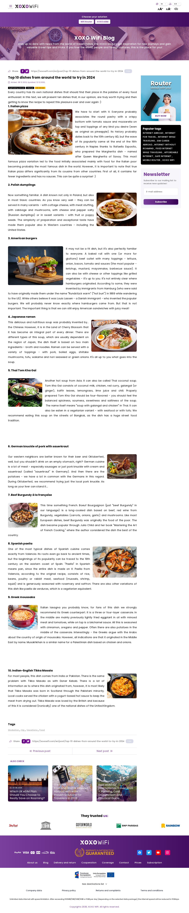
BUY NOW (161, 115)
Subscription (154, 862)
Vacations (32, 730)
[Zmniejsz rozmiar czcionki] (168, 9)
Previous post (42, 751)
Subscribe (161, 201)
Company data (34, 890)
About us (32, 862)
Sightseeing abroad (16, 88)
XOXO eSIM (102, 21)
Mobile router (152, 160)
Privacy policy (69, 890)
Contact (124, 862)
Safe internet (163, 156)
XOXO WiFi (168, 160)
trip (23, 730)
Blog (45, 862)
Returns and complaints (108, 890)
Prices (138, 862)
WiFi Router (86, 21)
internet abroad (153, 133)
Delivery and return (65, 862)
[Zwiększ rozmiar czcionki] (160, 9)
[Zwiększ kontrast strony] (176, 9)
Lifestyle (30, 88)
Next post (103, 751)
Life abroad (40, 88)
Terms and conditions (152, 890)
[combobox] (163, 4)
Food (42, 730)
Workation (14, 730)
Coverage (108, 862)
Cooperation (88, 862)
